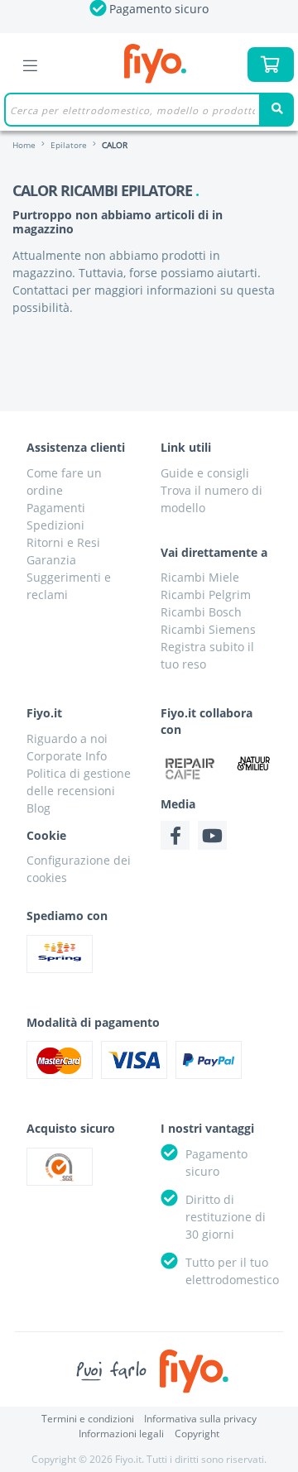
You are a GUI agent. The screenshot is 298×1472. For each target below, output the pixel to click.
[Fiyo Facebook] (175, 835)
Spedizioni (55, 525)
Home (24, 145)
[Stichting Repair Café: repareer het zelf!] (190, 768)
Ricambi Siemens (208, 629)
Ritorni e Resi (63, 542)
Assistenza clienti (75, 447)
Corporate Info (66, 756)
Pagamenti (55, 507)
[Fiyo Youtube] (212, 835)
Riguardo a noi (67, 738)
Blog (38, 808)
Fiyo (155, 64)
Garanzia (51, 560)
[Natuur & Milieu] (254, 762)
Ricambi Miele (200, 577)
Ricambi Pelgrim (206, 594)
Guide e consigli (205, 473)
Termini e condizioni (87, 1419)
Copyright (197, 1433)
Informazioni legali (121, 1433)
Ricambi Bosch (201, 612)
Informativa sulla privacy (200, 1419)
